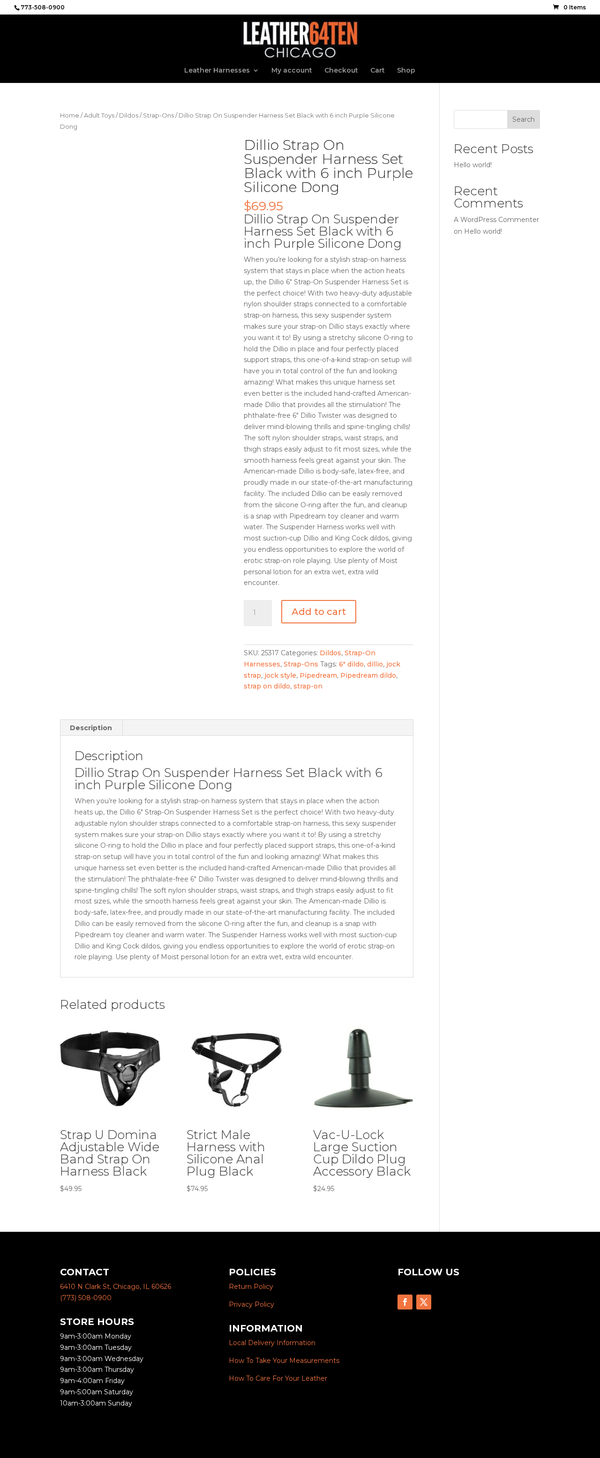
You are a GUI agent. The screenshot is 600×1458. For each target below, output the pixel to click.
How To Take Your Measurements (284, 1360)
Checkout (341, 70)
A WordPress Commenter (496, 219)
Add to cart (319, 611)
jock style (280, 675)
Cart (377, 70)
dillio (375, 664)
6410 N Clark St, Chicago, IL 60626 (115, 1286)
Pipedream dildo (368, 675)
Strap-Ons (158, 115)
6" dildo (351, 664)
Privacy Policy (251, 1304)
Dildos (128, 115)
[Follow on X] (423, 1302)
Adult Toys (99, 115)
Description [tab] (91, 728)
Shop (406, 70)
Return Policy (251, 1286)
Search (523, 119)
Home (69, 115)
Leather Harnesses (217, 70)
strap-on (307, 686)
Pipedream (318, 675)
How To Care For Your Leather (278, 1378)
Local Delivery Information (272, 1343)
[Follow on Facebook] (405, 1302)
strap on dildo (267, 686)
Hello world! (473, 165)
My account (291, 70)
